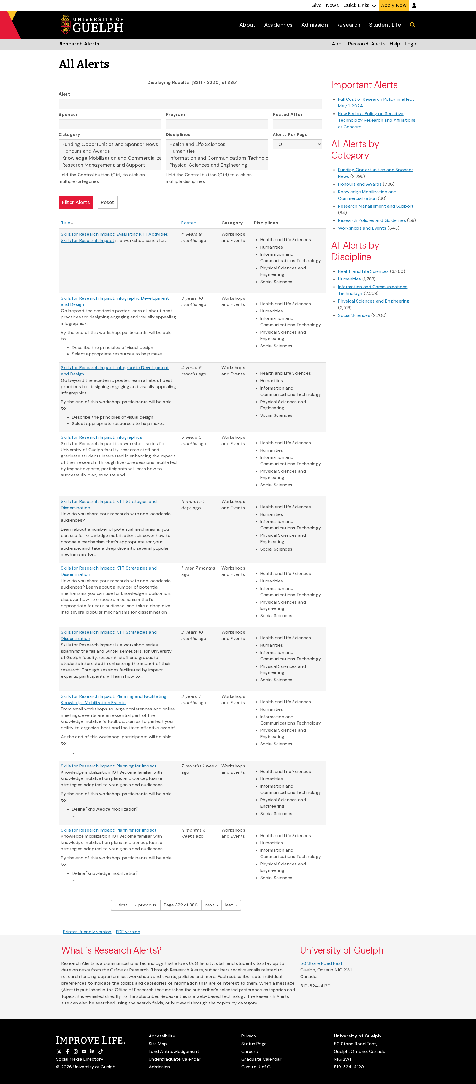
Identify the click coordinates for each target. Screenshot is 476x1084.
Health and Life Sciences (363, 271)
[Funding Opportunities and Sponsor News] (110, 144)
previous (148, 905)
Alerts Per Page (290, 134)
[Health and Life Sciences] (217, 144)
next (213, 905)
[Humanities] (217, 151)
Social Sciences (354, 315)
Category (69, 134)
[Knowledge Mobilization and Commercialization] (110, 158)
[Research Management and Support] (110, 165)
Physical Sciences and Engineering (373, 301)
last (233, 905)
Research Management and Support (375, 206)
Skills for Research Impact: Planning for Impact (108, 766)
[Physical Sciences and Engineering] (217, 165)
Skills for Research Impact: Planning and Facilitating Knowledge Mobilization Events (113, 699)
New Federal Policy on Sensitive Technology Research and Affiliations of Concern (376, 120)
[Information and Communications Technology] (217, 158)
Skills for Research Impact (87, 240)
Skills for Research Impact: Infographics (101, 437)
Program (175, 114)
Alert (64, 94)
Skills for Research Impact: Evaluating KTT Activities (114, 234)
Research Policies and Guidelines (372, 220)
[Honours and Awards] (110, 151)
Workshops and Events (362, 228)
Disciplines (178, 134)
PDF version (128, 932)
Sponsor (68, 114)
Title (65, 223)
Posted (188, 223)
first (124, 905)
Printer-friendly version (87, 932)
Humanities (349, 279)
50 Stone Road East (321, 963)
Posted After (288, 114)
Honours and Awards (360, 184)
